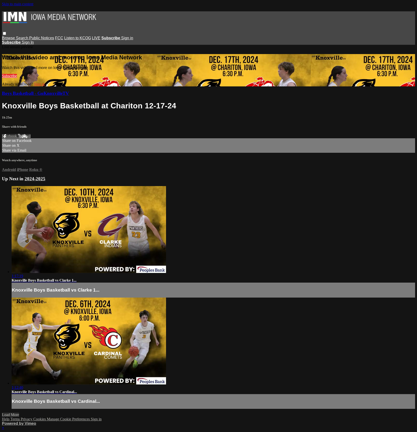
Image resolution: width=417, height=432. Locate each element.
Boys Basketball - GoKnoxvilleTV (35, 93)
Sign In (28, 42)
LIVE (96, 38)
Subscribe (9, 76)
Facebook (10, 136)
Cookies (40, 419)
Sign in (127, 38)
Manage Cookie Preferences (69, 419)
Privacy (27, 419)
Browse (9, 38)
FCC (59, 38)
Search (22, 38)
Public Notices (41, 38)
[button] (4, 33)
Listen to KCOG (77, 38)
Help (6, 419)
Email (26, 136)
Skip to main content (17, 4)
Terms (15, 419)
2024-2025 (35, 178)
